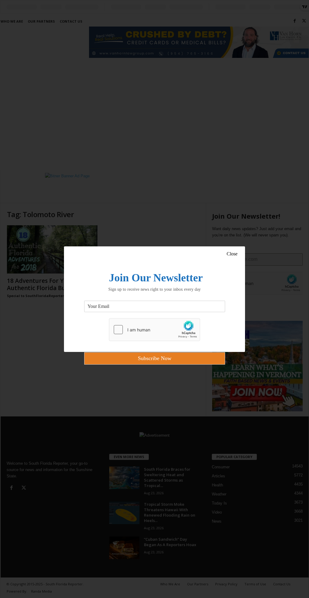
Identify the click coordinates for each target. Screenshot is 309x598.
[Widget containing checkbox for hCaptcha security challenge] (154, 329)
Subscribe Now (154, 358)
